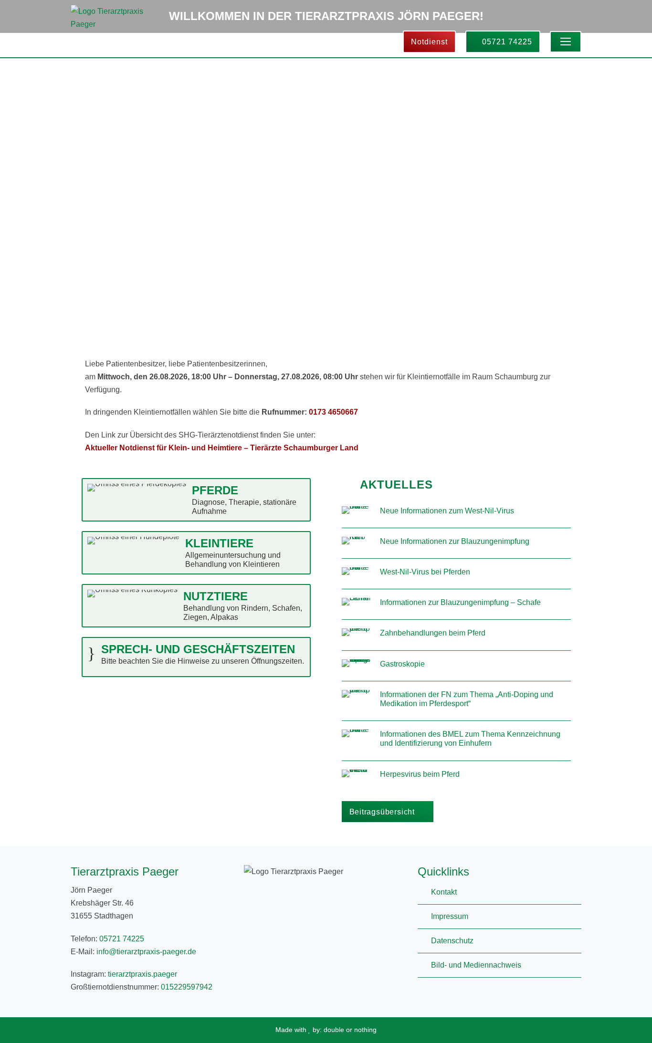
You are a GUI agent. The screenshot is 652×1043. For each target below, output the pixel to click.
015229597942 (186, 987)
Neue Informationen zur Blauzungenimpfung (454, 541)
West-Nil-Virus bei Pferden (425, 572)
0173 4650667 (333, 412)
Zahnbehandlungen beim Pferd (432, 633)
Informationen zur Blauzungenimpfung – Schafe (460, 602)
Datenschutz (452, 941)
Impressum (449, 916)
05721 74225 (506, 42)
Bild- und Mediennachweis (476, 965)
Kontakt (444, 892)
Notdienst (429, 42)
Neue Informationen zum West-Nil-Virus (447, 511)
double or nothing (350, 1029)
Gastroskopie (402, 664)
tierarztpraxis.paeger (142, 974)
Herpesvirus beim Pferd (420, 774)
